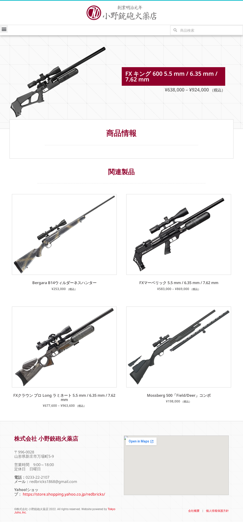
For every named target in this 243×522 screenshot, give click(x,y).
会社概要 (194, 510)
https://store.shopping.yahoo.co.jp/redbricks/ (64, 494)
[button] (4, 29)
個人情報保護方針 (217, 510)
